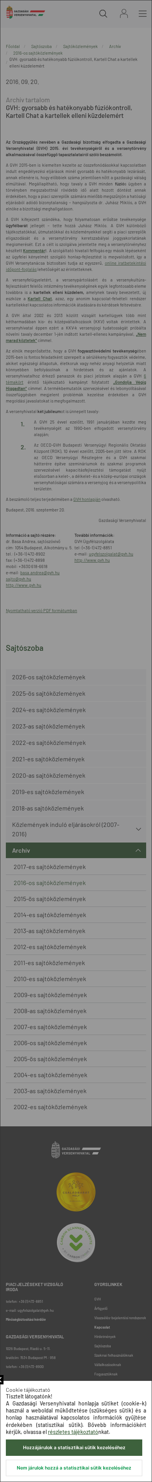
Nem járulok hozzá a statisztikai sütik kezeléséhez (74, 1468)
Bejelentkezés (124, 13)
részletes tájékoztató (73, 1432)
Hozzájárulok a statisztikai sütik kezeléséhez (74, 1447)
